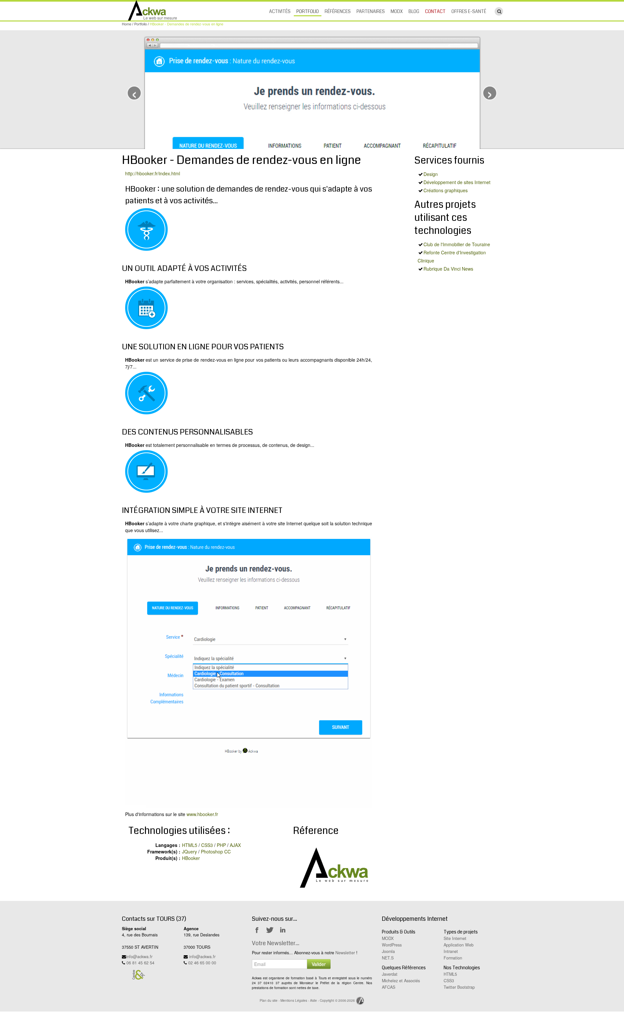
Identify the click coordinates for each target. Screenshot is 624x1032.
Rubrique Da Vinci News (448, 268)
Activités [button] (280, 11)
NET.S (388, 958)
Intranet (451, 951)
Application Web (459, 945)
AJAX (235, 845)
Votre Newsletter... (275, 943)
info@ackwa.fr (139, 956)
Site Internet (455, 938)
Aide (313, 1000)
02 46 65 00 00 (202, 963)
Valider (319, 964)
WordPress (392, 945)
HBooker (191, 858)
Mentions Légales (293, 1000)
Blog (414, 11)
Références (338, 11)
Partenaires (371, 11)
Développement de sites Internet (456, 182)
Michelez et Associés (401, 981)
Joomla (388, 951)
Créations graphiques (445, 190)
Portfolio (307, 11)
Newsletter (345, 953)
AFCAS (388, 987)
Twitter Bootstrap (459, 987)
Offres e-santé (468, 11)
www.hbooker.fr (202, 814)
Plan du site (269, 1000)
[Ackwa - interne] (332, 867)
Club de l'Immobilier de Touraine (456, 244)
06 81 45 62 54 (140, 963)
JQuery (189, 851)
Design (430, 174)
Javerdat (389, 974)
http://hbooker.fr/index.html (152, 173)
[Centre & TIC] (138, 974)
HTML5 (189, 845)
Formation (453, 958)
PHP (221, 845)
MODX (397, 11)
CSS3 (207, 845)
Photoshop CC (216, 851)
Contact (435, 11)
